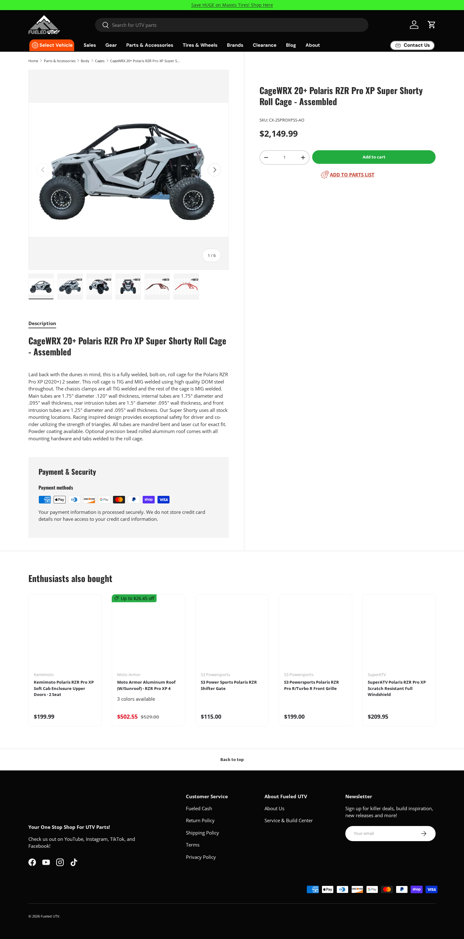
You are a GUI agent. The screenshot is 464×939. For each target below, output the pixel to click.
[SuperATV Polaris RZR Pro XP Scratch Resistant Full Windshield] (399, 635)
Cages (99, 60)
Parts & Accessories (149, 45)
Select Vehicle (56, 45)
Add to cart (374, 157)
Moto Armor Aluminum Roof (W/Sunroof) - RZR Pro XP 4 (146, 685)
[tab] (42, 323)
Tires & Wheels (200, 45)
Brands (235, 45)
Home (33, 60)
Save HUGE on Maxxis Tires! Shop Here (232, 5)
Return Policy (200, 820)
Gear (111, 45)
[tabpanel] (128, 388)
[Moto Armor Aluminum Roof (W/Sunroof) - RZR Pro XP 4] (148, 635)
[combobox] (232, 25)
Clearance (265, 45)
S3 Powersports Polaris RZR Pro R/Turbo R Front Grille (311, 685)
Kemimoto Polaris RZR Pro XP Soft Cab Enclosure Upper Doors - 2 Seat (64, 688)
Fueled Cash (199, 808)
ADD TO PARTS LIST (352, 174)
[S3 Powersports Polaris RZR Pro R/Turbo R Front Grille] (315, 635)
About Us (274, 808)
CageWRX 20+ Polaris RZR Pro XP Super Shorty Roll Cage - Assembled (145, 60)
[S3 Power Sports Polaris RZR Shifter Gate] (232, 635)
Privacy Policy (201, 857)
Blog (291, 45)
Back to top (232, 759)
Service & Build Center (289, 820)
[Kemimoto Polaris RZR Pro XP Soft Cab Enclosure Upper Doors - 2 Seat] (65, 635)
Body (85, 60)
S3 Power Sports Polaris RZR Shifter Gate (229, 685)
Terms (192, 844)
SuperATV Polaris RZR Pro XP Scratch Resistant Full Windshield (397, 688)
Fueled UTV (50, 916)
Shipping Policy (202, 832)
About (313, 45)
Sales (90, 45)
